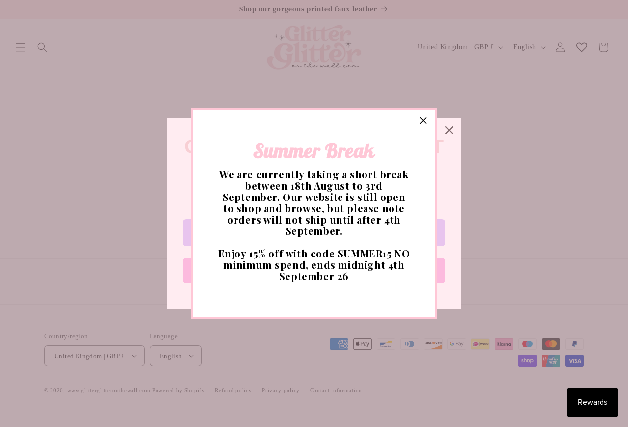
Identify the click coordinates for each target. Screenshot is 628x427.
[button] (423, 121)
